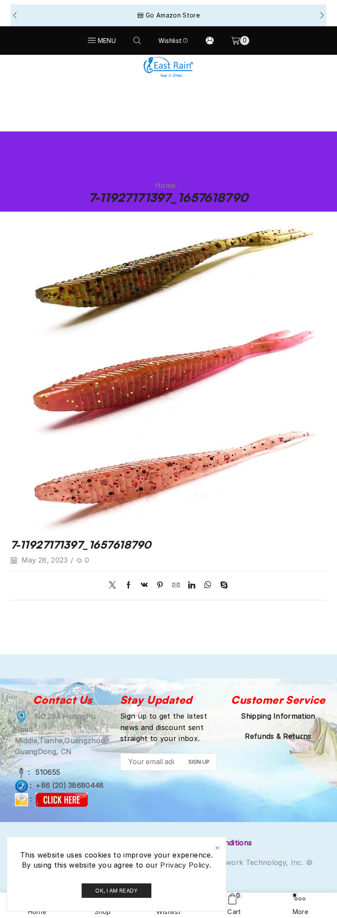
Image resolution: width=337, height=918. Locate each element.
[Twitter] (114, 585)
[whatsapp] (208, 585)
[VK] (144, 585)
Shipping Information (278, 716)
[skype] (222, 585)
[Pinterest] (160, 585)
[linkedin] (192, 585)
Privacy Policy (184, 865)
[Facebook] (128, 585)
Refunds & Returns (278, 736)
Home (165, 185)
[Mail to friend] (176, 585)
